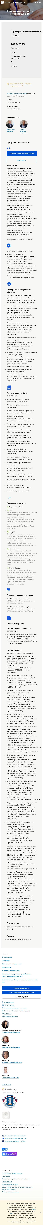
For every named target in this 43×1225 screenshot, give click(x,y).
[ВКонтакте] (3, 1149)
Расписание (7, 1014)
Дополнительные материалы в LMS (21, 153)
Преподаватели (9, 1005)
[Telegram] (6, 1149)
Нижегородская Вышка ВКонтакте (15, 1136)
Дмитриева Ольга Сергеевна (11, 1047)
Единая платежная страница (10, 1192)
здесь (33, 1209)
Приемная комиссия (21, 988)
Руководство (6, 1176)
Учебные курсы (9, 1002)
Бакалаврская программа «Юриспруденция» (20, 12)
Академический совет (11, 1016)
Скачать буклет (21, 997)
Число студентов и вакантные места (15, 1008)
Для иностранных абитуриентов (21, 992)
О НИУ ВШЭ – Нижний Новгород (12, 1173)
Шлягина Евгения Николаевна (11, 1032)
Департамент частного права (17, 94)
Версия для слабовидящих (10, 1184)
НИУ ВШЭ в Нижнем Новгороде (15, 2)
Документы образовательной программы (17, 1011)
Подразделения (7, 1182)
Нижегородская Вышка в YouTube (15, 1141)
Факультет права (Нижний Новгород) (21, 95)
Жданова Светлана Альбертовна (12, 1062)
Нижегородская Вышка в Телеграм (15, 1138)
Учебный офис (6, 1085)
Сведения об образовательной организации (15, 1179)
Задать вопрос (21, 160)
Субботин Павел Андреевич (10, 1077)
